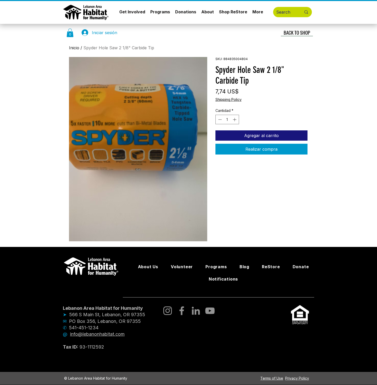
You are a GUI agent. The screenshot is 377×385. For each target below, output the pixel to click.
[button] (70, 32)
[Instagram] (167, 310)
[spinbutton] (227, 119)
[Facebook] (181, 310)
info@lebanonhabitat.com (97, 334)
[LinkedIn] (196, 310)
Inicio (74, 47)
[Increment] (235, 119)
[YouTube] (210, 310)
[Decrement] (219, 119)
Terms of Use (271, 378)
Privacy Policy (297, 378)
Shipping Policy (228, 99)
